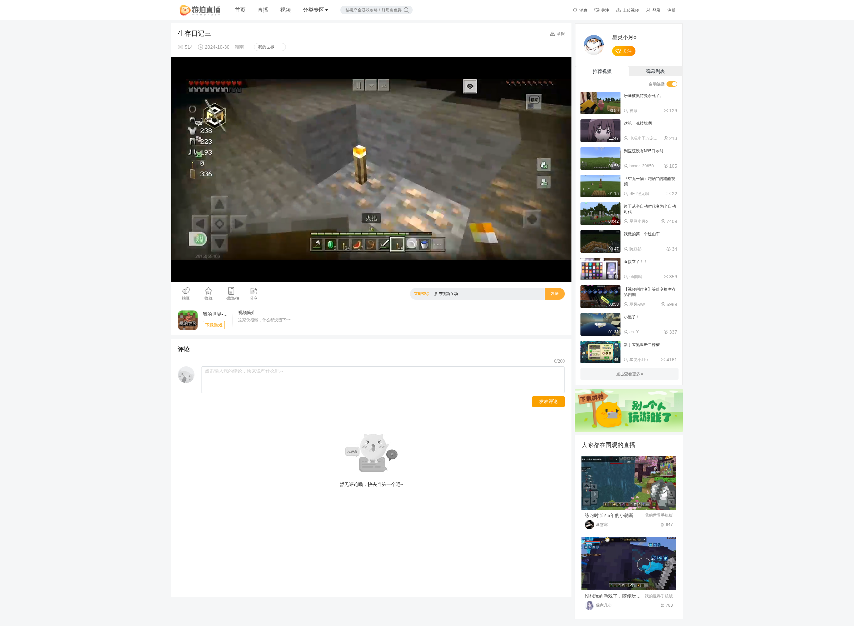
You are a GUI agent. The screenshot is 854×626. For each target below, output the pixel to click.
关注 (605, 10)
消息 (583, 10)
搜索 (406, 10)
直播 (263, 10)
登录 (657, 10)
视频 (285, 10)
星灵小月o (624, 37)
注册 (672, 10)
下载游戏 (214, 325)
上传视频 (631, 10)
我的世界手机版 (272, 47)
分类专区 (313, 10)
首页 (240, 10)
